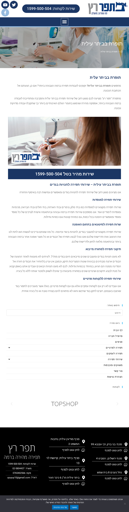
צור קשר (118, 370)
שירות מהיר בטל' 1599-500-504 (64, 174)
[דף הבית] (122, 51)
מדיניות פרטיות (60, 507)
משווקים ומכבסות (113, 365)
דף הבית (118, 330)
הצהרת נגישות (115, 376)
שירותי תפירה (115, 359)
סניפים (119, 341)
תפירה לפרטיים (114, 347)
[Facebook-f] (5, 13)
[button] (64, 21)
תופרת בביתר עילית (109, 51)
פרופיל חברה (115, 336)
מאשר (74, 507)
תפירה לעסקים (115, 353)
